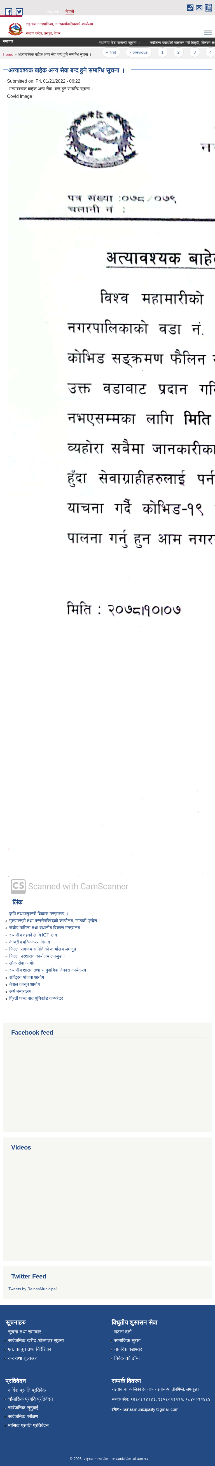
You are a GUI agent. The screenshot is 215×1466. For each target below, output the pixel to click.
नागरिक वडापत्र (128, 1349)
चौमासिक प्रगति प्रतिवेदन (30, 1399)
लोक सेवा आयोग (22, 963)
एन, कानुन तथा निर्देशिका (29, 1349)
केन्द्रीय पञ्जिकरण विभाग (29, 942)
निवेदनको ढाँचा (127, 1358)
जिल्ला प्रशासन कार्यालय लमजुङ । (37, 956)
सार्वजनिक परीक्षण (23, 1416)
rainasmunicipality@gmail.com (151, 1409)
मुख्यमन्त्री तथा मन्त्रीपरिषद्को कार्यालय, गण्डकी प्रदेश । (55, 920)
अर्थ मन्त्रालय (20, 991)
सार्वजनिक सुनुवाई (23, 1407)
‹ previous (130, 52)
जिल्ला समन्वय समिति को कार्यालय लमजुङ (42, 949)
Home (8, 54)
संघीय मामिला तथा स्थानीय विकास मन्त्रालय (44, 927)
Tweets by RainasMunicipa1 (33, 1289)
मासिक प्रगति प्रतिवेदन (28, 1425)
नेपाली (70, 11)
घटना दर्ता (123, 1332)
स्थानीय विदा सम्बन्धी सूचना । (111, 42)
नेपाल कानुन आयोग (24, 984)
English (52, 11)
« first (103, 52)
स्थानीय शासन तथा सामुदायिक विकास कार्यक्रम (47, 970)
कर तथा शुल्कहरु (23, 1358)
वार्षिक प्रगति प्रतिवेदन (28, 1390)
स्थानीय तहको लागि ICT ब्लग (33, 935)
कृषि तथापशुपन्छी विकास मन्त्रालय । (39, 913)
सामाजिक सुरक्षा (127, 1340)
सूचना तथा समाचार (24, 1332)
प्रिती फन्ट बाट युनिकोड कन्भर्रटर (36, 998)
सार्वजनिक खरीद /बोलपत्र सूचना (36, 1340)
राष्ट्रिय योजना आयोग (26, 977)
